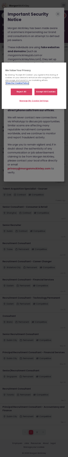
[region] (34, 86)
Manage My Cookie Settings (33, 101)
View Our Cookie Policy (17, 83)
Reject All (21, 91)
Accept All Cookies (46, 91)
